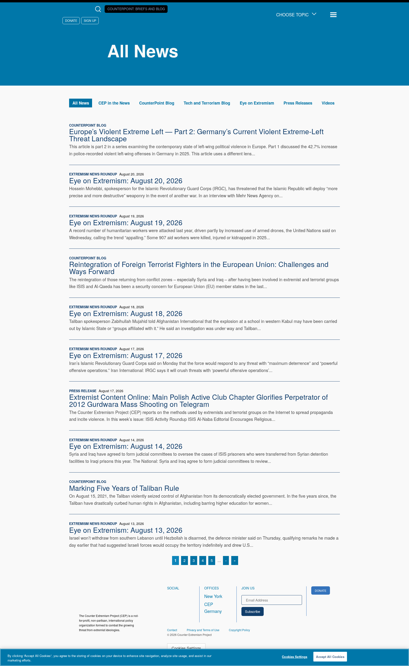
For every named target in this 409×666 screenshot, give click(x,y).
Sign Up (90, 20)
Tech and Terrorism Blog (207, 103)
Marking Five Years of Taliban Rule (124, 488)
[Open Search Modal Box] (99, 9)
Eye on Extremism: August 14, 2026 (125, 446)
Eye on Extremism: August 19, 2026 (125, 222)
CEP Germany (213, 607)
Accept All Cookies (330, 656)
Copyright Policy (239, 630)
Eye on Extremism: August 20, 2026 (125, 180)
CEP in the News (114, 103)
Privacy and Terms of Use (203, 630)
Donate (71, 20)
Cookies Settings (186, 648)
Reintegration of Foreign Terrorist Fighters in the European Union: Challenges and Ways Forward (199, 267)
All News (80, 103)
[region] (204, 657)
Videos (328, 103)
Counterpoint (136, 8)
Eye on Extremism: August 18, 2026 (125, 313)
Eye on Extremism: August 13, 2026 (125, 530)
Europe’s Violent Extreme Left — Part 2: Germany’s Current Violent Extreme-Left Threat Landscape (196, 134)
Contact (172, 630)
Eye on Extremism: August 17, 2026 (125, 355)
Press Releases (298, 103)
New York (213, 596)
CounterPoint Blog (156, 103)
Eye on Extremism (257, 103)
